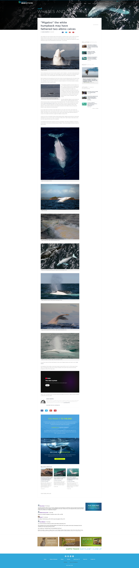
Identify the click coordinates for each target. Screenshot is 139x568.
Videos (85, 3)
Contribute (107, 1)
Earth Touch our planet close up (25, 2)
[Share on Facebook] (63, 32)
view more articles (46, 493)
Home (73, 3)
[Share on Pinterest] (73, 32)
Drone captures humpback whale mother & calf (91, 52)
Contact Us (107, 3)
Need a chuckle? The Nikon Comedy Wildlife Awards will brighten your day (90, 80)
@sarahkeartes (67, 402)
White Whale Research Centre (49, 103)
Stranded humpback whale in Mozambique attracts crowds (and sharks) (47, 478)
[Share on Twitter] (66, 32)
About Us (101, 3)
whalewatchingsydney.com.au (55, 240)
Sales (112, 1)
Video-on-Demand (79, 3)
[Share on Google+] (70, 32)
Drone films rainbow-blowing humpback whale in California (72, 478)
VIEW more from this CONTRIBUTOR (53, 405)
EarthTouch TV (95, 3)
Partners (65, 562)
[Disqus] (60, 517)
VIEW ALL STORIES (95, 108)
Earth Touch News (45, 481)
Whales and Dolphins (62, 12)
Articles (89, 3)
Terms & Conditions (74, 562)
